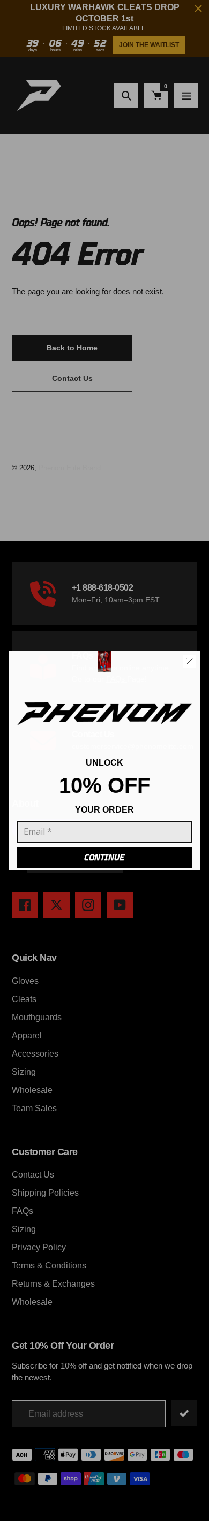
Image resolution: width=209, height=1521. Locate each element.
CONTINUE (104, 857)
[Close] (189, 661)
